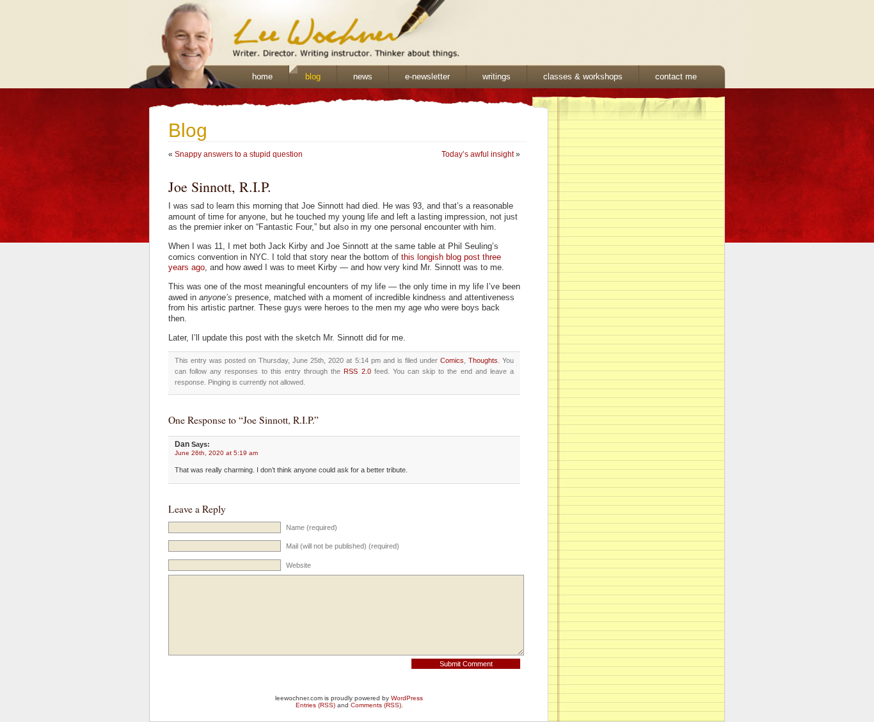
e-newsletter (427, 76)
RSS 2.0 (357, 371)
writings (496, 76)
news (362, 76)
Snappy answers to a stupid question (239, 154)
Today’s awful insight (477, 154)
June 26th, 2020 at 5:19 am (216, 452)
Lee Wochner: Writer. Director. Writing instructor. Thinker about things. (287, 32)
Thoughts (483, 360)
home (262, 76)
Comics (452, 360)
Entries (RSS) (315, 705)
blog (313, 76)
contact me (676, 76)
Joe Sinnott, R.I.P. (219, 186)
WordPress (407, 698)
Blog (187, 130)
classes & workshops (583, 76)
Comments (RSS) (376, 705)
